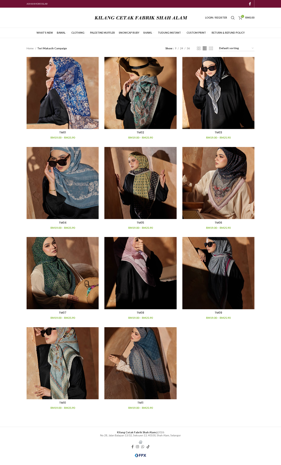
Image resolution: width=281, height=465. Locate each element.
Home (30, 48)
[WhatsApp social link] (142, 447)
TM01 (62, 132)
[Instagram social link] (137, 447)
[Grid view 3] (204, 48)
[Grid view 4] (211, 48)
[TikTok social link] (148, 447)
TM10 (62, 403)
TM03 (218, 132)
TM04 (63, 223)
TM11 (140, 403)
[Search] (233, 18)
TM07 (62, 313)
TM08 (140, 313)
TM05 (140, 223)
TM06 (218, 223)
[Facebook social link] (250, 4)
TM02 (140, 132)
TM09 (218, 313)
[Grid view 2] (199, 48)
